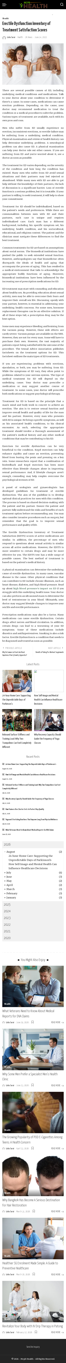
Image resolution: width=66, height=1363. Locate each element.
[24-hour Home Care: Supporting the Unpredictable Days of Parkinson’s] (17, 681)
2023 (7, 918)
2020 (7, 938)
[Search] (62, 4)
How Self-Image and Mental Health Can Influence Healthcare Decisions (48, 699)
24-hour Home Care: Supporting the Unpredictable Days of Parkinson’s (16, 699)
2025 (7, 904)
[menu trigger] (5, 4)
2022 (7, 924)
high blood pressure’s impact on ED (34, 588)
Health (5, 19)
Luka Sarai (11, 37)
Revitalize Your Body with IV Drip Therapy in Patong (32, 1326)
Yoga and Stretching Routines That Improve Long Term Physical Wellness (32, 820)
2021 (7, 931)
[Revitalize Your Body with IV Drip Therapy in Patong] (33, 1301)
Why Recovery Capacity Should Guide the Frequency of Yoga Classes (47, 738)
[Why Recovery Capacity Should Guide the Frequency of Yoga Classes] (49, 720)
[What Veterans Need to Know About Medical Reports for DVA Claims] (33, 986)
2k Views (29, 37)
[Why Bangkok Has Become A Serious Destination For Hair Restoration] (33, 1175)
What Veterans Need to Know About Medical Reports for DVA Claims (30, 830)
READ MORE (55, 1022)
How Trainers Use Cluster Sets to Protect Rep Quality (25, 809)
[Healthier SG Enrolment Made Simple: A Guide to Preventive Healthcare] (33, 1238)
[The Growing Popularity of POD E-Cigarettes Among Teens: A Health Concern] (33, 1112)
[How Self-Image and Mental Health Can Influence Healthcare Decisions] (49, 681)
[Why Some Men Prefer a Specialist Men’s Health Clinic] (33, 1049)
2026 (7, 844)
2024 (7, 911)
